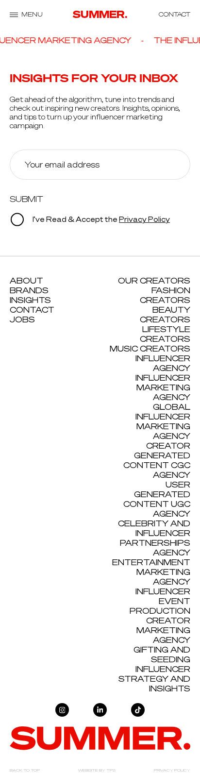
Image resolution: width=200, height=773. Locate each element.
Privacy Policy (144, 219)
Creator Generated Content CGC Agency (156, 460)
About (26, 280)
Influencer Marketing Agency (162, 387)
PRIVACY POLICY (172, 770)
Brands (29, 290)
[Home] (100, 737)
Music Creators (150, 348)
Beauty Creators (165, 314)
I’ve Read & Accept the (100, 219)
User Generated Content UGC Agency (156, 499)
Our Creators (154, 280)
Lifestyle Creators (165, 334)
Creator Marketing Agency (163, 630)
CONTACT (174, 14)
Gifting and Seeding (161, 654)
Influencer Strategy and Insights (154, 679)
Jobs (22, 319)
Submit (26, 199)
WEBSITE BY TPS (97, 770)
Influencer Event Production (160, 601)
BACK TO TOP (25, 770)
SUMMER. (100, 14)
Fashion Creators (165, 295)
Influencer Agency (162, 363)
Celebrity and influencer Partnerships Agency (154, 538)
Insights (30, 300)
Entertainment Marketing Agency (151, 572)
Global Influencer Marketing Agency (162, 421)
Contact (32, 309)
